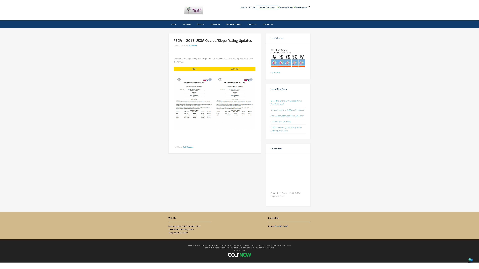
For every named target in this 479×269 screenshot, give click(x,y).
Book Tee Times (267, 7)
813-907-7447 (281, 226)
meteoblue (275, 72)
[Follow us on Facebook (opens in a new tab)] (286, 7)
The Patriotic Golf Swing (281, 121)
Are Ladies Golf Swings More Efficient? (287, 115)
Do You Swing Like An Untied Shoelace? (287, 110)
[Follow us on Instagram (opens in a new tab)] (309, 7)
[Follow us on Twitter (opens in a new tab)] (300, 7)
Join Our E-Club (247, 7)
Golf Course (188, 147)
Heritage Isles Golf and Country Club (204, 10)
